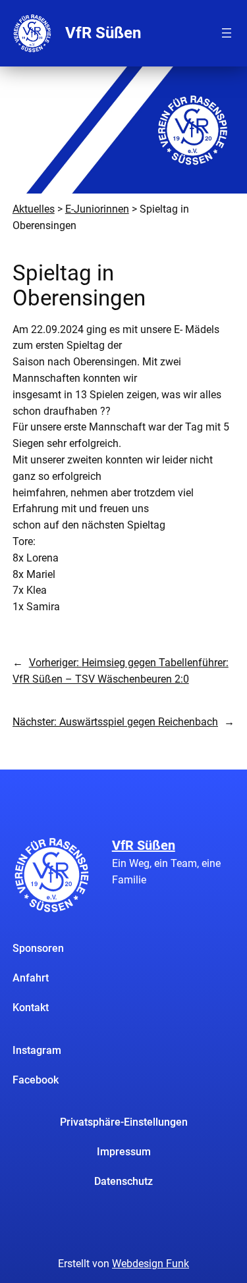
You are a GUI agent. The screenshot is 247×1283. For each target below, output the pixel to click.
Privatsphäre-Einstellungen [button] (124, 1122)
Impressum (124, 1151)
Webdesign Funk (150, 1263)
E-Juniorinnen (97, 209)
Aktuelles (34, 209)
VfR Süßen (103, 32)
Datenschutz (123, 1181)
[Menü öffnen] (226, 33)
